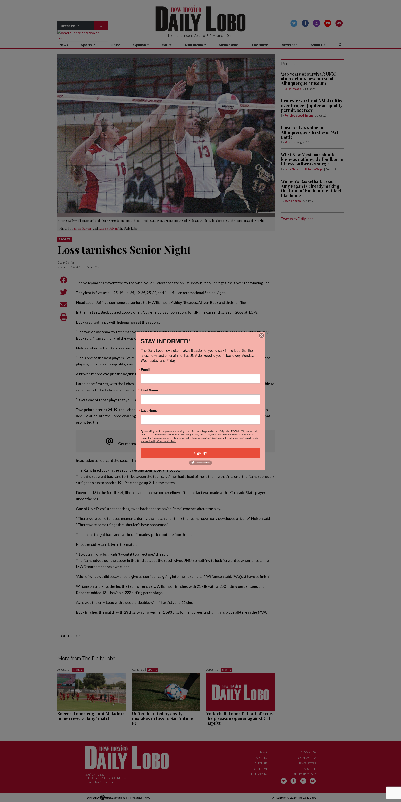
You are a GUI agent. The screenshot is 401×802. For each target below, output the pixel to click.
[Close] (261, 335)
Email (145, 369)
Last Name (149, 410)
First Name (149, 390)
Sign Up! (200, 452)
